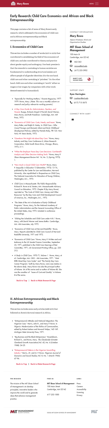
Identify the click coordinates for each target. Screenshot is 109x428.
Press (79, 383)
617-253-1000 (53, 394)
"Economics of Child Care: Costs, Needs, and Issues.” (35, 122)
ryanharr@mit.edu (81, 98)
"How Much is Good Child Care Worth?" (30, 165)
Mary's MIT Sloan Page (78, 79)
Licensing (80, 392)
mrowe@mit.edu (80, 66)
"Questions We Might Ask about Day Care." (31, 138)
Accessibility (81, 389)
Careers (80, 386)
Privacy (79, 395)
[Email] (73, 119)
